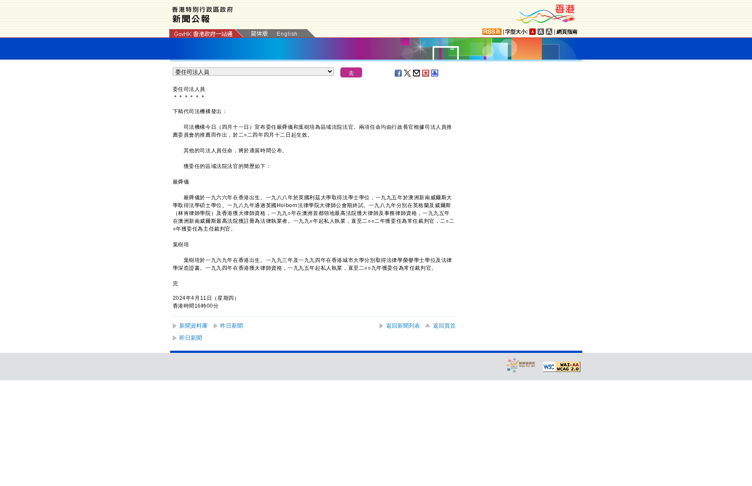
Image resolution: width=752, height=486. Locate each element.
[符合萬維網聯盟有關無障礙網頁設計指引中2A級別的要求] (561, 366)
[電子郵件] (417, 73)
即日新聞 (190, 338)
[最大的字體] (549, 31)
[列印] (435, 73)
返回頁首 (444, 325)
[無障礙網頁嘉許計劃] (521, 364)
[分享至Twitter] (408, 73)
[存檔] (426, 73)
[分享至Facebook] (399, 73)
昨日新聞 (231, 325)
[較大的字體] (540, 31)
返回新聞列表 (403, 325)
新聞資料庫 (193, 325)
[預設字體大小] (532, 31)
